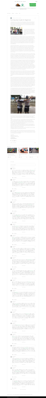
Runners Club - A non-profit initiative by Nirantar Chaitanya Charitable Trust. (23, 8)
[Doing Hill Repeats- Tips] (34, 150)
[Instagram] (36, 1)
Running (16, 13)
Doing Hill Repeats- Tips (33, 154)
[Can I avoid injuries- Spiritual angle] (23, 150)
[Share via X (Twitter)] (12, 140)
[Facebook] (35, 1)
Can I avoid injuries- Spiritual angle (23, 154)
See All (38, 146)
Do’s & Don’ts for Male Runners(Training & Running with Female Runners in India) (12, 154)
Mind (19, 13)
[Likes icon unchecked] (12, 177)
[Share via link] (15, 140)
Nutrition (13, 13)
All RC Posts (8, 13)
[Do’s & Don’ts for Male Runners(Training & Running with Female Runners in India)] (12, 150)
